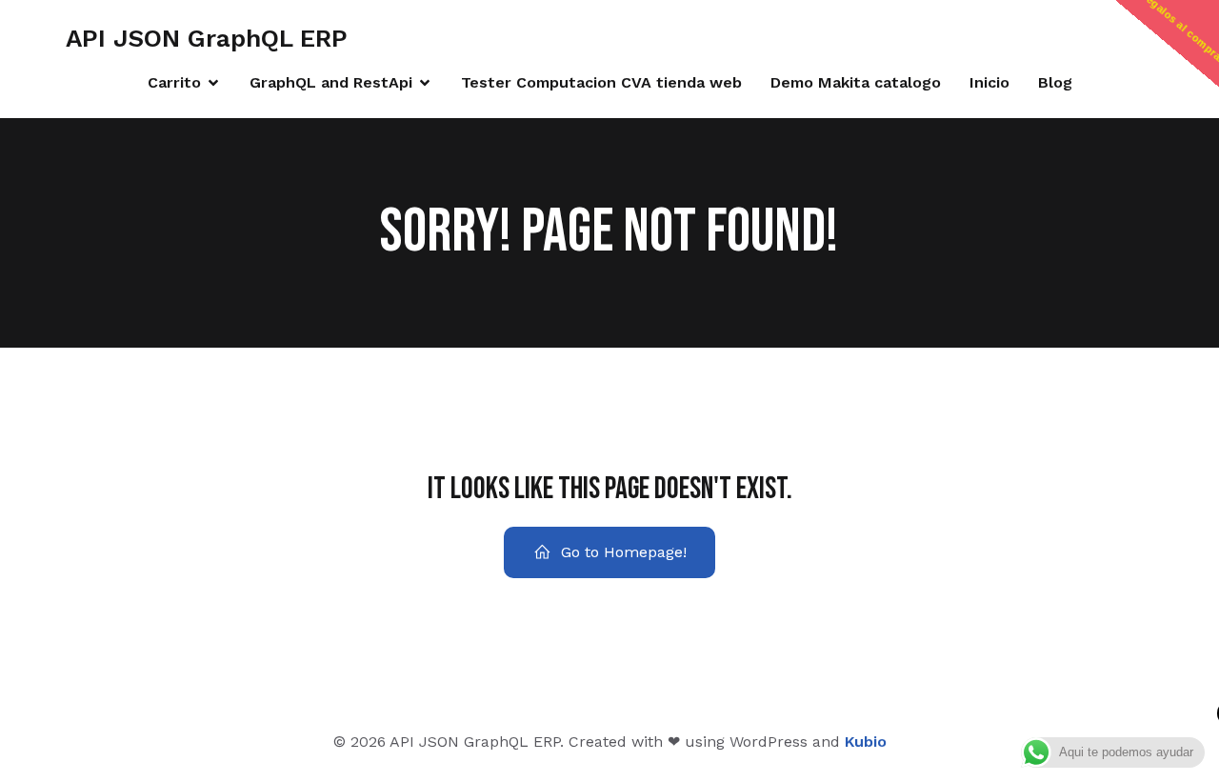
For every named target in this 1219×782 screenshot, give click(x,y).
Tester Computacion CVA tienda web (601, 82)
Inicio (989, 82)
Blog (1055, 82)
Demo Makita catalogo (855, 82)
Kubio (866, 741)
